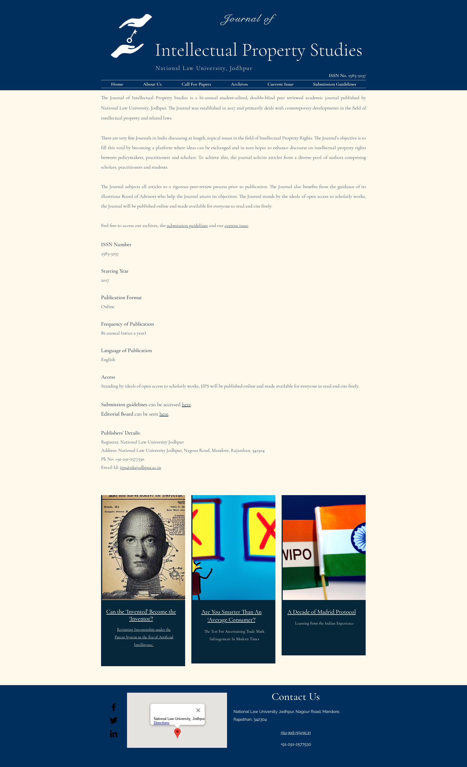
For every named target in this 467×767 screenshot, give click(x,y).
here (163, 414)
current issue (236, 225)
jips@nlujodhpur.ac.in (140, 467)
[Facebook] (113, 707)
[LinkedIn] (113, 733)
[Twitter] (113, 720)
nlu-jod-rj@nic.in (296, 732)
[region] (143, 580)
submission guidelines (187, 225)
